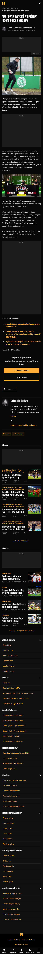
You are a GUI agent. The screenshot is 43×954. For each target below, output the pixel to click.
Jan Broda (5, 595)
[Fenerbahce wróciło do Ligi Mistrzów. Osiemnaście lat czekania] (21, 605)
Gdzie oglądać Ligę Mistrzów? (14, 726)
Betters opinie (8, 882)
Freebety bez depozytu (11, 791)
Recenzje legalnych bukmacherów (12, 813)
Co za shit (23, 378)
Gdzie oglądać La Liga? (11, 736)
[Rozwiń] (39, 640)
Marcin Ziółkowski (5, 624)
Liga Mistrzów (6, 573)
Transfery (6, 683)
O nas (10, 940)
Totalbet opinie (8, 866)
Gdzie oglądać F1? (9, 769)
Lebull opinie (7, 834)
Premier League (8, 671)
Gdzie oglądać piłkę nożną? (10, 710)
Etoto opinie (7, 876)
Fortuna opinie (8, 818)
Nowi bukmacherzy (10, 801)
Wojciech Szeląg (4, 481)
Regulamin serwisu (21, 944)
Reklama (32, 940)
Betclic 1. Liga (8, 650)
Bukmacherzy (6, 775)
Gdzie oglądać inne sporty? (10, 748)
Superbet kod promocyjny (12, 893)
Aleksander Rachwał (27, 28)
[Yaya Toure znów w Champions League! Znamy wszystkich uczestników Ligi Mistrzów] (21, 577)
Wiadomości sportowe (8, 640)
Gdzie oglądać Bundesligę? (13, 741)
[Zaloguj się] (40, 3)
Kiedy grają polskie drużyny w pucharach (18, 693)
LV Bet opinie (7, 828)
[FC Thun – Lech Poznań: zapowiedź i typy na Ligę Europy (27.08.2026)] (21, 510)
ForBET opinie (8, 871)
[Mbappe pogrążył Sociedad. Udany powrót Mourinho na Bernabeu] (21, 591)
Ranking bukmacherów (11, 796)
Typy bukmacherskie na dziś (13, 806)
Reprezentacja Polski (10, 655)
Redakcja (17, 940)
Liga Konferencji (8, 666)
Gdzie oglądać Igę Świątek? (13, 763)
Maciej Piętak (5, 609)
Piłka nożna (14, 8)
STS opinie (7, 861)
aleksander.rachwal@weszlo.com (24, 425)
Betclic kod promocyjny (11, 914)
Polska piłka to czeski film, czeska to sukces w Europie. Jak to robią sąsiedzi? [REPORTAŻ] (23, 334)
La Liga (4, 587)
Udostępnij (11, 389)
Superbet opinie (8, 823)
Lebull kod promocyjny (11, 909)
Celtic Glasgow (18, 434)
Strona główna (5, 8)
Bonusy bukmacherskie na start (14, 780)
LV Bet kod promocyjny (11, 904)
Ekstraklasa (7, 645)
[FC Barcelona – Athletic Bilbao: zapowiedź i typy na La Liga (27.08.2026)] (21, 475)
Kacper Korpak (6, 581)
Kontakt (24, 940)
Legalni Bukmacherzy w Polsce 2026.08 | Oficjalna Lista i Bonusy (13, 471)
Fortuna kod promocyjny (12, 899)
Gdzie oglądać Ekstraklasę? (13, 715)
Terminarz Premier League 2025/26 (16, 698)
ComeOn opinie (8, 856)
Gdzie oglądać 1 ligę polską (13, 720)
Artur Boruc (6, 434)
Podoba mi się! (23, 370)
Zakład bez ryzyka (10, 785)
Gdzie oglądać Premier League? (14, 731)
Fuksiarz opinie (8, 844)
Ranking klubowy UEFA (11, 688)
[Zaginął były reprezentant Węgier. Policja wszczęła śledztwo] (21, 620)
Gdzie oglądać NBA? (10, 758)
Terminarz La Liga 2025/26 (13, 704)
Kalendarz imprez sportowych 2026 (16, 753)
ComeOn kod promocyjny (12, 919)
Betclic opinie (7, 839)
